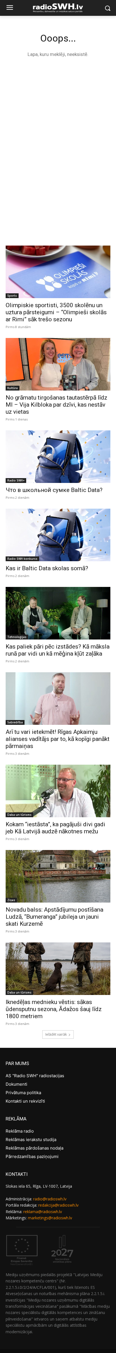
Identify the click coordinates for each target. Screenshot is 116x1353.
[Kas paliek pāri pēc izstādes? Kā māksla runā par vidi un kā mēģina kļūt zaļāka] (58, 613)
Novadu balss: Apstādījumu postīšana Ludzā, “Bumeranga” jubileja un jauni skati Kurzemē (54, 916)
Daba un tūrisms (19, 815)
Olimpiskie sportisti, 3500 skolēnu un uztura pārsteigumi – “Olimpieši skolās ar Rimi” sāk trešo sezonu (56, 312)
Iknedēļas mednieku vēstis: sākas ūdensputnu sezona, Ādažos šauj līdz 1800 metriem (54, 1009)
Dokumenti (16, 1084)
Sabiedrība (15, 722)
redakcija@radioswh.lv (58, 1205)
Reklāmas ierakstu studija (31, 1139)
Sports (12, 296)
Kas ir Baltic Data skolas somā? (47, 568)
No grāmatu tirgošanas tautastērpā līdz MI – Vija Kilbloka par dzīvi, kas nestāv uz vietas (56, 404)
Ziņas (11, 900)
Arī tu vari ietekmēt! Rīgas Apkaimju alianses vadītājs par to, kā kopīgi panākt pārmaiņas (58, 738)
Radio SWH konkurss (22, 559)
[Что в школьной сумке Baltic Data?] (58, 456)
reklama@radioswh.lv (42, 1211)
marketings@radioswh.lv (50, 1217)
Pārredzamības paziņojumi (32, 1156)
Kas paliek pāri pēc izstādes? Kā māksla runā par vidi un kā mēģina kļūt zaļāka (58, 650)
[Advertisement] (58, 125)
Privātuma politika (23, 1092)
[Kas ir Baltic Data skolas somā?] (58, 535)
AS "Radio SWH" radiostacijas (35, 1075)
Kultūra (12, 388)
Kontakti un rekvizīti (25, 1101)
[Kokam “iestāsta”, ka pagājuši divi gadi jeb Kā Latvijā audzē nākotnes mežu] (58, 791)
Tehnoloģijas (16, 637)
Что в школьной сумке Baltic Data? (54, 490)
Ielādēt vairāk (56, 1034)
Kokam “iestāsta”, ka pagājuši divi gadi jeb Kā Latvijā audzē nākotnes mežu (55, 828)
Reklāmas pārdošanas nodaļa (34, 1148)
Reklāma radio (20, 1131)
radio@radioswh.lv (49, 1199)
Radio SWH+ (15, 480)
